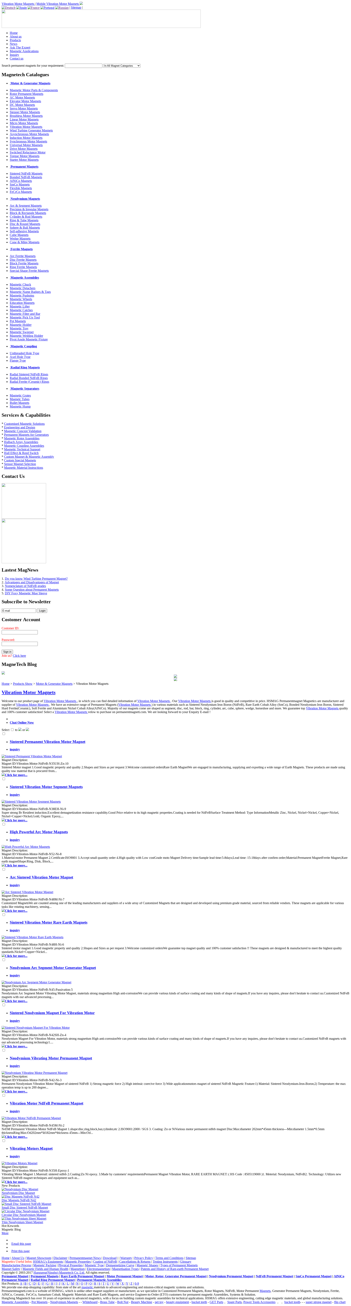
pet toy (159, 1302)
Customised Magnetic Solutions (24, 423)
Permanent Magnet (15, 1276)
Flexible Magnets (21, 188)
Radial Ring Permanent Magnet (53, 1280)
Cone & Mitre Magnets (24, 242)
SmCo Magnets (20, 184)
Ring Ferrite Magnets (23, 267)
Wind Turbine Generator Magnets (31, 130)
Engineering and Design (19, 427)
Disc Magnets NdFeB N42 (19, 1200)
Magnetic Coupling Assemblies (24, 445)
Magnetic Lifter (20, 306)
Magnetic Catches (21, 310)
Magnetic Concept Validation (22, 431)
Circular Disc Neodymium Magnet (24, 1215)
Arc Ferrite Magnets (23, 256)
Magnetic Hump (20, 406)
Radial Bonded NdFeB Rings (29, 378)
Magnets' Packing (44, 1265)
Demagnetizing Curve (120, 1265)
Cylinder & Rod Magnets (26, 216)
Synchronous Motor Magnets (28, 141)
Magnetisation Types (125, 1269)
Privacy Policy (143, 1258)
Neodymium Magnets (64, 1302)
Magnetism (77, 1269)
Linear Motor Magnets (24, 119)
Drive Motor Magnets (24, 148)
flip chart (340, 1302)
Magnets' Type (94, 1265)
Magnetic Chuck (20, 284)
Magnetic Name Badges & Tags (30, 292)
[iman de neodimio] (21, 7)
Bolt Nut (122, 1302)
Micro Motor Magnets (24, 123)
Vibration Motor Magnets (18, 3)
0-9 (137, 1283)
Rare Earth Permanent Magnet (82, 1276)
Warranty (126, 1258)
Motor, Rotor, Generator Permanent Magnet (176, 1276)
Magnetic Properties (78, 1261)
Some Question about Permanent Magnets (32, 589)
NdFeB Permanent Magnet (274, 1276)
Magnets (265, 1291)
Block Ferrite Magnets (24, 263)
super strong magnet (319, 1302)
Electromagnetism (98, 1269)
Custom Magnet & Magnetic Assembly (29, 456)
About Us (18, 1258)
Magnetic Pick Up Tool (25, 317)
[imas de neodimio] (47, 7)
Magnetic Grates (20, 395)
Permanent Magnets (44, 1276)
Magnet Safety (11, 1269)
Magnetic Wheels (21, 299)
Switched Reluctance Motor (28, 152)
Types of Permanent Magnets (179, 1265)
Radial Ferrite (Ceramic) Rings (29, 381)
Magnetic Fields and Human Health (45, 1269)
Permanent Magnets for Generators (26, 434)
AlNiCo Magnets (21, 181)
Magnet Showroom (38, 1258)
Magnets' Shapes (147, 1265)
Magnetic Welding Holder (26, 335)
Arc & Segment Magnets (26, 205)
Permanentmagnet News (85, 1258)
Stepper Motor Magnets (25, 112)
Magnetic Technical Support (22, 449)
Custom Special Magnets (20, 460)
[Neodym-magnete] (8, 7)
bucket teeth (199, 1302)
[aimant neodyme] (34, 7)
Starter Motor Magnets (24, 159)
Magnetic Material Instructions (23, 467)
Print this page (20, 1251)
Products (15, 40)
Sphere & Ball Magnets (25, 227)
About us (16, 36)
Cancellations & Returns (135, 1261)
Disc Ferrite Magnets (23, 259)
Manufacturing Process (16, 1265)
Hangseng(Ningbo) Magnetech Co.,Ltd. (59, 1272)
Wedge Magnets (20, 238)
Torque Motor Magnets (24, 156)
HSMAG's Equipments (48, 1261)
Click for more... (16, 775)
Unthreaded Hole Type (24, 353)
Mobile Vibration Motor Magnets (58, 3)
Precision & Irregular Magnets (29, 209)
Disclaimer (60, 1258)
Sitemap (76, 7)
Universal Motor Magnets (26, 145)
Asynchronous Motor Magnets (29, 134)
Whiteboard (90, 1302)
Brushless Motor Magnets (26, 115)
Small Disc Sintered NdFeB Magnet (25, 1207)
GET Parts (216, 1302)
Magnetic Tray (19, 328)
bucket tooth (292, 1302)
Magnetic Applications (24, 51)
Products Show (22, 683)
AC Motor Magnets (22, 97)
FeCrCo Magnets (21, 192)
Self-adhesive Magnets (24, 231)
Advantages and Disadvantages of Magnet (32, 582)
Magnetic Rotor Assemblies (21, 438)
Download (110, 1258)
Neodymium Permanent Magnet (231, 1276)
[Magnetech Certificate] (175, 680)
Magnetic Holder (20, 324)
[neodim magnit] (62, 7)
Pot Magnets (18, 321)
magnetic (87, 1287)
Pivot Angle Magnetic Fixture (29, 339)
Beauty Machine (141, 1302)
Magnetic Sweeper (22, 332)
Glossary (185, 1261)
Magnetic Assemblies (15, 1302)
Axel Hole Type (20, 357)
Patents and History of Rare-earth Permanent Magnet (175, 1269)
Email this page (21, 1243)
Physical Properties (70, 1265)
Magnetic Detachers (22, 288)
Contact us (16, 58)
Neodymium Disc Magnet (18, 1193)
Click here (19, 655)
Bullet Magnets (19, 403)
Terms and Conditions (169, 1258)
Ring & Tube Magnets (24, 220)
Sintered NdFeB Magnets (26, 173)
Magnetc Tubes (19, 399)
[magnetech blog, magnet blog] (3, 673)
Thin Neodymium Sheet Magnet (22, 1222)
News (13, 44)
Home (14, 33)
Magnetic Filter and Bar (25, 313)
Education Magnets (22, 302)
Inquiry (14, 55)
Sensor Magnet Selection (20, 464)
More (5, 1233)
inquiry (15, 749)
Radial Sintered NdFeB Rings (29, 374)
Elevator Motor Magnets (25, 101)
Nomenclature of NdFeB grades (25, 586)
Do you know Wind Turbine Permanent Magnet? (36, 578)
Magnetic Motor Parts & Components (34, 90)
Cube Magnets (19, 235)
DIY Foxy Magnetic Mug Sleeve (26, 593)
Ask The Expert (20, 47)
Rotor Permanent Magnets (26, 94)
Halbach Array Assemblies (21, 442)
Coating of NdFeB (105, 1261)
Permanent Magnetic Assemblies (99, 1280)
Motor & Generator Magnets (54, 683)
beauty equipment (177, 1302)
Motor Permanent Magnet (125, 1276)
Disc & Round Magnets (25, 224)
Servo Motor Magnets (24, 108)
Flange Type (18, 360)
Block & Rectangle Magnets (28, 213)
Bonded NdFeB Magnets (26, 177)
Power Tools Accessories (259, 1302)
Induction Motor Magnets (26, 137)
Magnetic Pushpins (22, 295)
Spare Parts (234, 1302)
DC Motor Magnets (22, 105)
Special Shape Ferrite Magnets (29, 270)
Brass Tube (107, 1302)
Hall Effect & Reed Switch (21, 453)
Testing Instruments (165, 1261)
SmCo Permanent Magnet (314, 1276)
